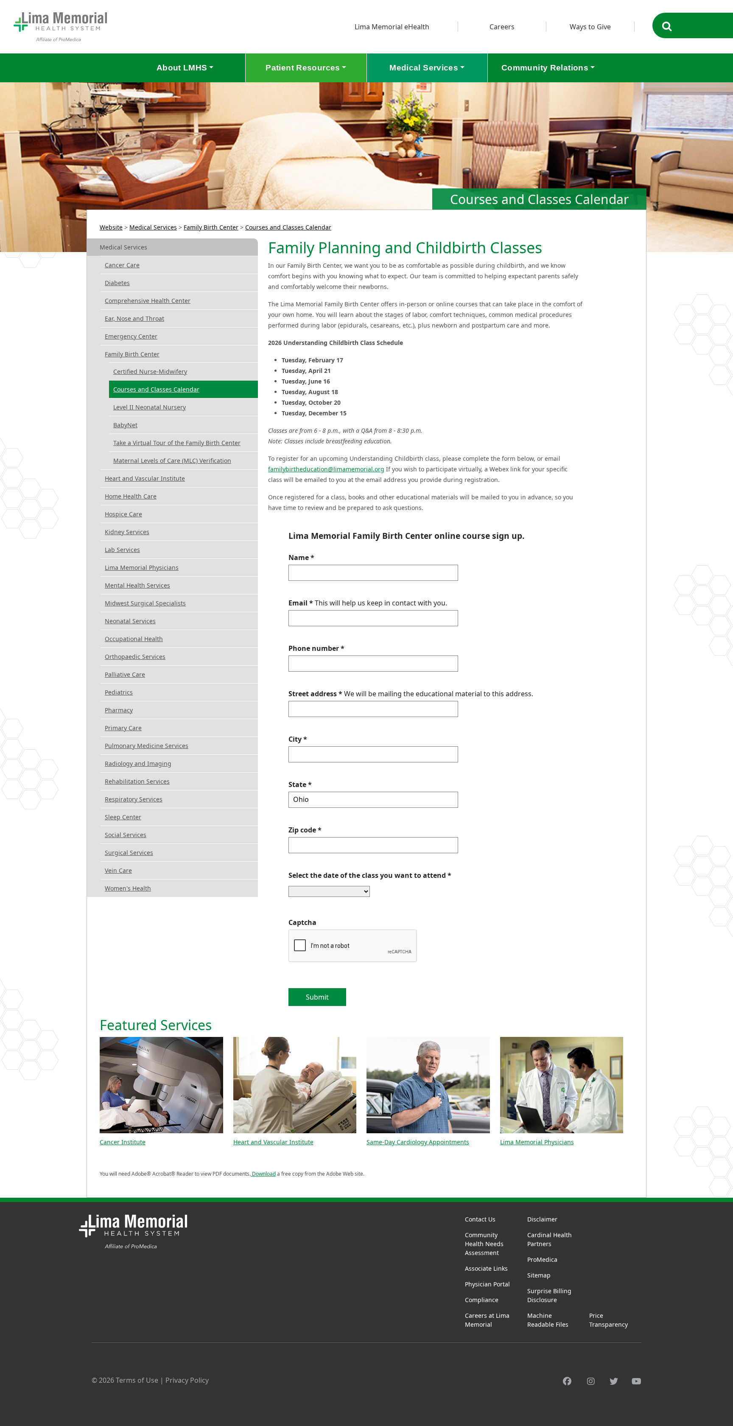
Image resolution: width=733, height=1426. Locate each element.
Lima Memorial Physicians (142, 567)
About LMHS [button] (182, 67)
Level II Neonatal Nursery (149, 407)
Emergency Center (131, 336)
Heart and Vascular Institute (145, 478)
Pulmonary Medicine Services (146, 746)
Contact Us (480, 1219)
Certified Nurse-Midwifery (150, 371)
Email (300, 603)
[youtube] (636, 1381)
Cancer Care (122, 265)
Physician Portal (487, 1284)
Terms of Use (137, 1380)
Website (111, 227)
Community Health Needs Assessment (484, 1244)
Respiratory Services (133, 799)
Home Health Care (131, 496)
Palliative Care (125, 674)
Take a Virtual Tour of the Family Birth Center (177, 443)
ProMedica (542, 1259)
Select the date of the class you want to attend (369, 875)
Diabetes (117, 283)
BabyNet (125, 425)
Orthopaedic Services (135, 657)
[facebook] (567, 1381)
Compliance (481, 1300)
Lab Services (122, 550)
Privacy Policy (187, 1380)
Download (263, 1173)
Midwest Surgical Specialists (145, 603)
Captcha (302, 922)
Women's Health (128, 888)
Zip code (305, 830)
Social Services (125, 835)
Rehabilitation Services (137, 781)
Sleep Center (123, 817)
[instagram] (591, 1381)
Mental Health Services (137, 585)
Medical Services (153, 227)
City (297, 739)
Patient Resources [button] (303, 67)
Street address (315, 693)
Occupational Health (134, 639)
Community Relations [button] (544, 67)
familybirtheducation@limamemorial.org (326, 469)
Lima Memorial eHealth (392, 26)
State (300, 784)
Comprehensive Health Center (147, 301)
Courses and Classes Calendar (288, 227)
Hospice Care (123, 514)
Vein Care (118, 870)
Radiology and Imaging (138, 763)
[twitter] (614, 1381)
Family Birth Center (211, 227)
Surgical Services (129, 853)
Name (301, 557)
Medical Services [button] (423, 67)
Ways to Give (590, 26)
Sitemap (539, 1275)
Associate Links (486, 1268)
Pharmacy (119, 710)
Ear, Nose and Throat (134, 318)
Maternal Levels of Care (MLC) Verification (172, 461)
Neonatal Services (130, 621)
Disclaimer (542, 1219)
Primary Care (123, 728)
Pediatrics (119, 692)
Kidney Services (127, 532)
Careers (502, 26)
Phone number (316, 648)
